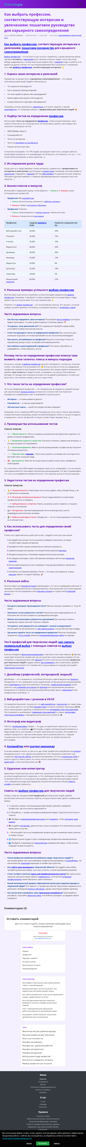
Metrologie (13, 4)
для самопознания (45, 629)
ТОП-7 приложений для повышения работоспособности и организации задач (39, 1010)
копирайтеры (72, 860)
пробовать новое (67, 307)
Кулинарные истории (31, 965)
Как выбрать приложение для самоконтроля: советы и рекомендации (41, 984)
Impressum (43, 1129)
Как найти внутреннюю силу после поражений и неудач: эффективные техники (42, 995)
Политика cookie (43, 1116)
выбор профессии (25, 305)
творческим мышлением (32, 654)
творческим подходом (14, 668)
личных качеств (27, 392)
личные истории (28, 586)
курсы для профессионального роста (48, 874)
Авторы (43, 1084)
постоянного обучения (36, 205)
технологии (9, 174)
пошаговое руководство (38, 48)
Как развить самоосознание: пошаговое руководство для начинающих (39, 1015)
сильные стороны (44, 591)
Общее (25, 951)
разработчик (28, 198)
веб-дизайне (48, 174)
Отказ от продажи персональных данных (43, 1124)
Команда (43, 1104)
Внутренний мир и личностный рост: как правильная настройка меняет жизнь (39, 990)
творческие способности (50, 893)
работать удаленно (52, 201)
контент (77, 751)
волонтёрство (41, 843)
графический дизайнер (61, 684)
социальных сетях (69, 756)
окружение (67, 690)
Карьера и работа (29, 958)
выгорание (39, 216)
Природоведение (29, 968)
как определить (48, 662)
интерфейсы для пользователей (64, 709)
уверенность (44, 876)
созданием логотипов (26, 687)
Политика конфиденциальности (43, 1087)
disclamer (43, 1092)
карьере (30, 174)
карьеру (38, 660)
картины (62, 550)
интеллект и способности (26, 143)
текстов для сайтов (22, 756)
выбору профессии (31, 790)
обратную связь (34, 895)
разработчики (40, 707)
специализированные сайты (51, 635)
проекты (74, 679)
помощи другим (42, 212)
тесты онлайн (24, 635)
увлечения (28, 59)
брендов (43, 687)
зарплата (42, 223)
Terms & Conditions (43, 1090)
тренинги (53, 819)
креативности (10, 109)
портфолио (25, 826)
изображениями (19, 726)
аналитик (10, 282)
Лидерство (26, 954)
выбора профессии (61, 290)
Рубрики (43, 1079)
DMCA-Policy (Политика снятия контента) (43, 1119)
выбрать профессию (22, 67)
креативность (15, 684)
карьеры (30, 454)
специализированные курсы (32, 819)
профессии (56, 116)
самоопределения (16, 52)
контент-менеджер (42, 746)
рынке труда (48, 171)
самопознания (15, 568)
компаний (25, 863)
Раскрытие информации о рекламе (43, 1121)
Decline (29, 1143)
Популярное (43, 1082)
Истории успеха (29, 962)
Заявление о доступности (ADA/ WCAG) (43, 1127)
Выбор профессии (12, 56)
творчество (62, 704)
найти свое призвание (22, 867)
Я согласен (43, 1143)
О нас (43, 1102)
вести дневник (63, 319)
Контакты (43, 1107)
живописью (38, 107)
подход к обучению (35, 889)
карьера (12, 574)
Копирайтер (15, 746)
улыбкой (58, 62)
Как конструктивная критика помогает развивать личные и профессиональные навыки (39, 1002)
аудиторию (9, 762)
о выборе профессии (31, 364)
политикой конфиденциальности (16, 1138)
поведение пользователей (43, 712)
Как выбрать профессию (20, 44)
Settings (57, 1143)
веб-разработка (48, 704)
